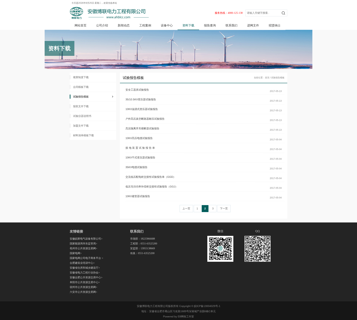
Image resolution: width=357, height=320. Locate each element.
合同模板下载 (81, 86)
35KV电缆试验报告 (136, 167)
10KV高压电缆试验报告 (139, 138)
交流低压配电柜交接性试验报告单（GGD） (151, 176)
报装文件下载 (81, 106)
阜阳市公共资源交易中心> (85, 282)
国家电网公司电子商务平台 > (86, 258)
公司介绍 (102, 25)
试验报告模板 (81, 96)
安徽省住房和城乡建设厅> (85, 267)
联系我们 (231, 25)
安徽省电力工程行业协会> (85, 272)
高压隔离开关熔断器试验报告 (142, 128)
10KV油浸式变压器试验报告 (142, 109)
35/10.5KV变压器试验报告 (141, 99)
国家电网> (76, 253)
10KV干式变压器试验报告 (140, 157)
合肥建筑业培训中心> (82, 263)
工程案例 (145, 25)
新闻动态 (124, 25)
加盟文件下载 (81, 125)
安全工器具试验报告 (137, 89)
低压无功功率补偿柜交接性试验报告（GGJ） (152, 186)
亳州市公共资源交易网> (83, 248)
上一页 (186, 208)
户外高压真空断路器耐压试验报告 (145, 118)
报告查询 (210, 25)
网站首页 (80, 25)
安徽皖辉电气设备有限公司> (86, 238)
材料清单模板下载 (83, 135)
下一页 (224, 208)
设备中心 (167, 25)
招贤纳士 (275, 25)
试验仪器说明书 (82, 115)
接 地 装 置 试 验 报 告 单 (140, 147)
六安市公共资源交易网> (83, 292)
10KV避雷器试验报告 (138, 196)
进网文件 (253, 25)
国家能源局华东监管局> (83, 243)
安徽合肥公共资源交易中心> (86, 277)
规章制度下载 (81, 77)
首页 (267, 77)
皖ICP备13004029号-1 (207, 306)
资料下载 (188, 25)
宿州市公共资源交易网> (83, 287)
